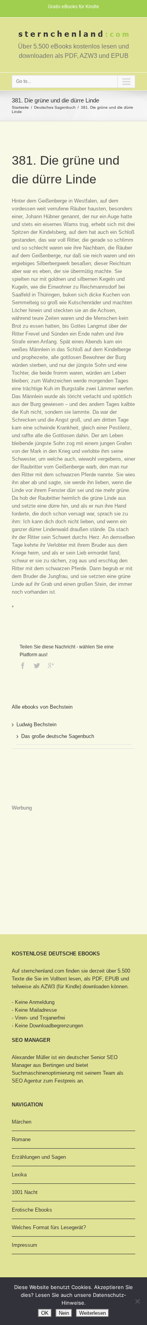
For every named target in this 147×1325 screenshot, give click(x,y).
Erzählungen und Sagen (39, 1157)
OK (45, 1313)
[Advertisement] (51, 784)
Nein (64, 1313)
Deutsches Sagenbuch (55, 107)
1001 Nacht (25, 1192)
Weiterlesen (92, 1313)
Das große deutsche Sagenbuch (57, 736)
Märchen (21, 1122)
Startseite (20, 107)
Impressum (24, 1245)
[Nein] (137, 1301)
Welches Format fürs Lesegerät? (49, 1227)
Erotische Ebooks (32, 1210)
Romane (21, 1139)
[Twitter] (37, 665)
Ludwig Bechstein (36, 724)
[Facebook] (23, 665)
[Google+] (51, 665)
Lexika (19, 1175)
